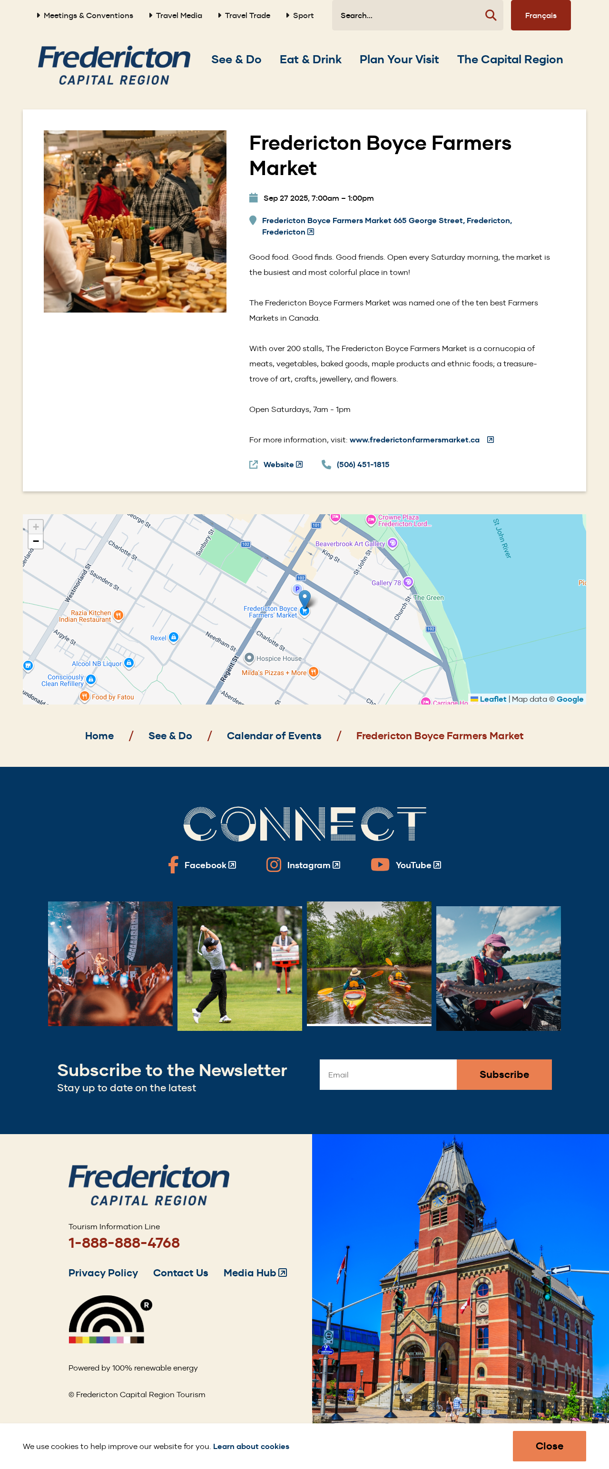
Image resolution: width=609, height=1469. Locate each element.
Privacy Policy (103, 1272)
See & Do (170, 735)
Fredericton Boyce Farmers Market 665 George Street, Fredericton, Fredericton (387, 226)
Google (570, 699)
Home (99, 735)
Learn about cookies (251, 1446)
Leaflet (492, 699)
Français (541, 15)
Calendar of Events (274, 735)
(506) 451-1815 (363, 465)
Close (549, 1446)
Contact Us (180, 1272)
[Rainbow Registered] (110, 1341)
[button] (305, 599)
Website (283, 465)
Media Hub (255, 1272)
